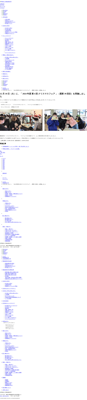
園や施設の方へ (8, 218)
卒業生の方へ (6, 200)
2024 (4, 162)
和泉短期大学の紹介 (7, 261)
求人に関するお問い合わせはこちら (13, 222)
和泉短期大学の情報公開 (8, 269)
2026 (4, 159)
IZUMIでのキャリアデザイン (9, 288)
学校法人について (9, 20)
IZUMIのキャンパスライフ (9, 303)
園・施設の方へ (6, 215)
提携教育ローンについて (10, 196)
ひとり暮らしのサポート (10, 317)
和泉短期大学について (10, 22)
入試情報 (7, 58)
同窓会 (6, 211)
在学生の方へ (6, 76)
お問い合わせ (6, 389)
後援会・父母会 (8, 195)
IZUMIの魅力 (8, 29)
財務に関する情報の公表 (10, 273)
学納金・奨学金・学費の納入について (13, 193)
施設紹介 (7, 40)
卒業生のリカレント (9, 33)
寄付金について (8, 23)
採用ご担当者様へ (7, 71)
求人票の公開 (8, 220)
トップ (4, 87)
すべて (1, 156)
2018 (4, 168)
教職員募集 (7, 240)
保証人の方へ (6, 78)
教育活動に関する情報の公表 (11, 272)
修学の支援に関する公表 (10, 274)
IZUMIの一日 (8, 39)
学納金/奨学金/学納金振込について (13, 297)
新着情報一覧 (6, 88)
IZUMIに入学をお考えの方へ (11, 57)
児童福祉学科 (8, 30)
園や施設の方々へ (9, 219)
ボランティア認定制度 (10, 235)
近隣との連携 (8, 238)
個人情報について (7, 387)
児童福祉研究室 (8, 239)
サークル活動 (8, 48)
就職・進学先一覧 (9, 42)
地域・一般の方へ (7, 226)
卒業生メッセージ (9, 44)
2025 (4, 160)
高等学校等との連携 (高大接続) (12, 234)
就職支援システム (9, 43)
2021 (4, 165)
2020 (4, 166)
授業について (8, 192)
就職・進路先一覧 (9, 309)
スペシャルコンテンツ (10, 52)
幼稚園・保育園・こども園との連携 (13, 236)
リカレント (7, 204)
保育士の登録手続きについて (11, 207)
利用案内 (7, 381)
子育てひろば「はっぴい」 (11, 230)
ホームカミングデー (9, 205)
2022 (4, 164)
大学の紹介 (5, 17)
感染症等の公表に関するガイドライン (13, 278)
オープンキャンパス (9, 60)
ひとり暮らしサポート (10, 50)
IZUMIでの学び (6, 25)
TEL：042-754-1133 (4, 396)
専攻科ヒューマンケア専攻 (11, 32)
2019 (4, 167)
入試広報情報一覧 (7, 258)
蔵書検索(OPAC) (9, 385)
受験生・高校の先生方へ (8, 55)
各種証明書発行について (10, 209)
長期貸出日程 (8, 383)
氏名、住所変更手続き (10, 208)
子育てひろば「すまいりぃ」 (11, 231)
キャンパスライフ (7, 35)
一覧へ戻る (2, 152)
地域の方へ (5, 73)
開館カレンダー (8, 382)
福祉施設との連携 (9, 232)
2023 (4, 163)
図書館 (4, 377)
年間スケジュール (9, 47)
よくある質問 (8, 69)
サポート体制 (8, 46)
